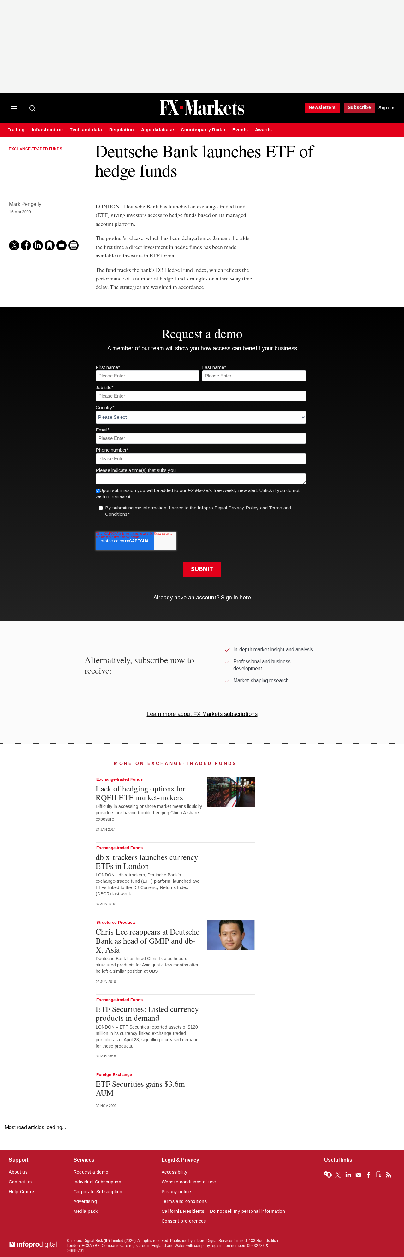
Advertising (85, 1202)
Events (240, 130)
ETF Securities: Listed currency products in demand (147, 1013)
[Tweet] (14, 245)
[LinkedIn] (38, 245)
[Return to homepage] (202, 114)
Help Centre (21, 1192)
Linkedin (348, 1175)
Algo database (157, 130)
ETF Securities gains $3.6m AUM (140, 1088)
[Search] (33, 109)
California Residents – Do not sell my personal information (223, 1211)
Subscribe (359, 107)
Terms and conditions (184, 1202)
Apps (378, 1175)
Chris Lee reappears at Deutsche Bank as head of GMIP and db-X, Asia (147, 940)
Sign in (386, 108)
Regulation (121, 130)
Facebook (368, 1175)
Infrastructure (47, 130)
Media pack (86, 1211)
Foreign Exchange (114, 1075)
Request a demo (91, 1172)
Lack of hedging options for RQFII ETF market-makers (141, 793)
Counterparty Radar (203, 130)
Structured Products (116, 922)
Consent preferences (184, 1221)
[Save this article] (50, 245)
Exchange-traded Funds (35, 149)
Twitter (338, 1175)
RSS (388, 1175)
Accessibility (174, 1172)
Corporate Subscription (98, 1192)
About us (18, 1172)
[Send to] (61, 245)
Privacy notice (176, 1192)
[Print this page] (73, 245)
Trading (16, 130)
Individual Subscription (98, 1182)
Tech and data (86, 130)
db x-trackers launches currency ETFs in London (147, 861)
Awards (263, 130)
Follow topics (328, 1175)
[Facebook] (26, 245)
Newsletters (322, 107)
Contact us (20, 1182)
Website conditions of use (189, 1182)
